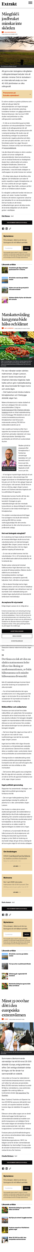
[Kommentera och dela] (3, 32)
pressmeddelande (10, 148)
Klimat (6, 1019)
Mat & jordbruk (9, 328)
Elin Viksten (6, 216)
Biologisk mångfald (10, 32)
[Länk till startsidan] (9, 4)
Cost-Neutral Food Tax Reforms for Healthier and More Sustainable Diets (16, 858)
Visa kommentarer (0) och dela (17, 222)
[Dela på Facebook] (3, 228)
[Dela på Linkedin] (6, 228)
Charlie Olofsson (8, 1156)
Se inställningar (17, 641)
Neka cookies (17, 636)
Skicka (26, 248)
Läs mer (15, 866)
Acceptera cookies (17, 631)
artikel (20, 111)
